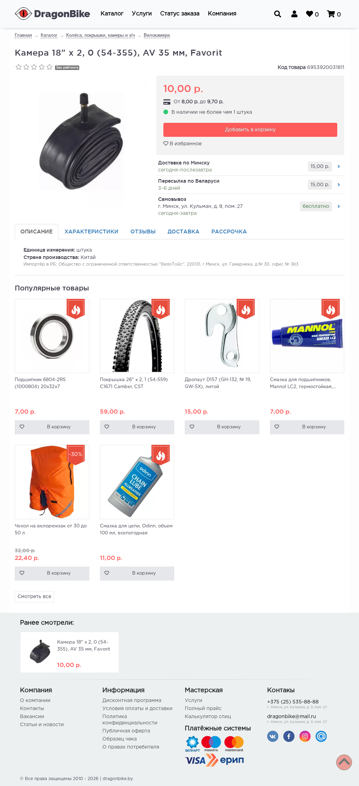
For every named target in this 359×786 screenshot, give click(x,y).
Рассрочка (229, 231)
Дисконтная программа (131, 701)
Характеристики (91, 231)
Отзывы (143, 231)
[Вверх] (344, 762)
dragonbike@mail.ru (297, 719)
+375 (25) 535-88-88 (297, 704)
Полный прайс (203, 709)
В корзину (59, 427)
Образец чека (119, 739)
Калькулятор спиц (208, 717)
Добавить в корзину (250, 130)
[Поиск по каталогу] (278, 14)
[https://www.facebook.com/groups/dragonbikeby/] (288, 736)
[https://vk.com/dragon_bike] (272, 736)
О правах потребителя (130, 747)
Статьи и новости (42, 725)
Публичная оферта (126, 731)
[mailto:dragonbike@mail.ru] (321, 736)
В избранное (185, 144)
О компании (35, 701)
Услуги (193, 701)
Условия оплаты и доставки (137, 709)
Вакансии (32, 717)
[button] (112, 14)
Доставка (183, 231)
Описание (36, 231)
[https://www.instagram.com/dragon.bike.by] (305, 736)
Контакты (32, 709)
